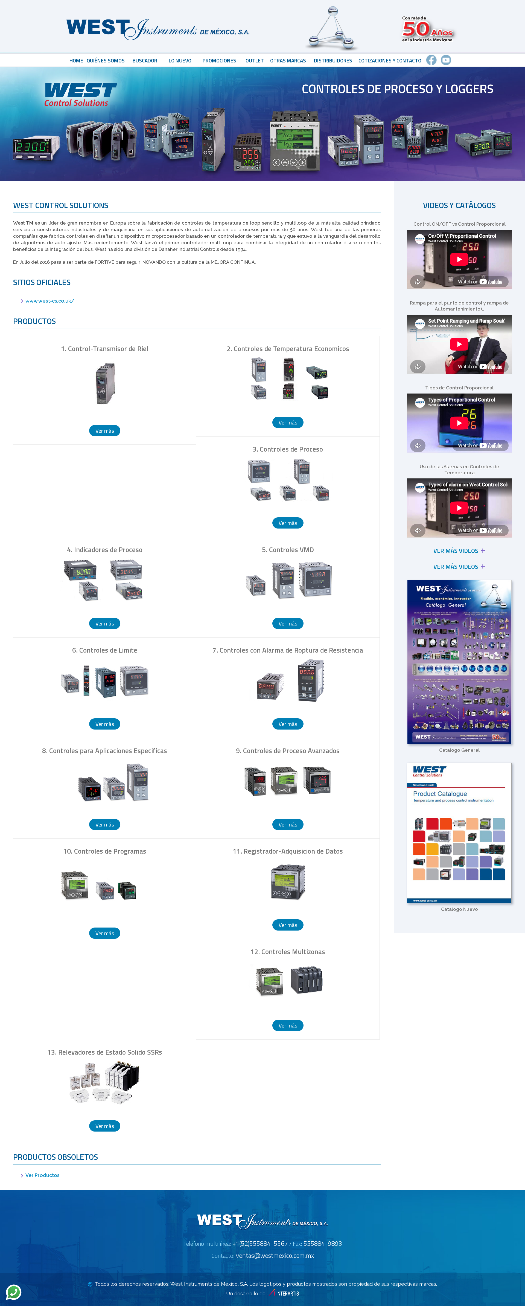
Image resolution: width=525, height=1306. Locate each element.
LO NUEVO (180, 60)
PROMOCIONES (219, 60)
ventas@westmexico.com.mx (275, 1255)
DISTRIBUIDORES (333, 60)
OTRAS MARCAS (288, 60)
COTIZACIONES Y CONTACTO (389, 60)
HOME (76, 60)
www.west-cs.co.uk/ (49, 301)
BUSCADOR (145, 60)
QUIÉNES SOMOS (106, 60)
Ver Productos (42, 1175)
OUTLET (255, 60)
